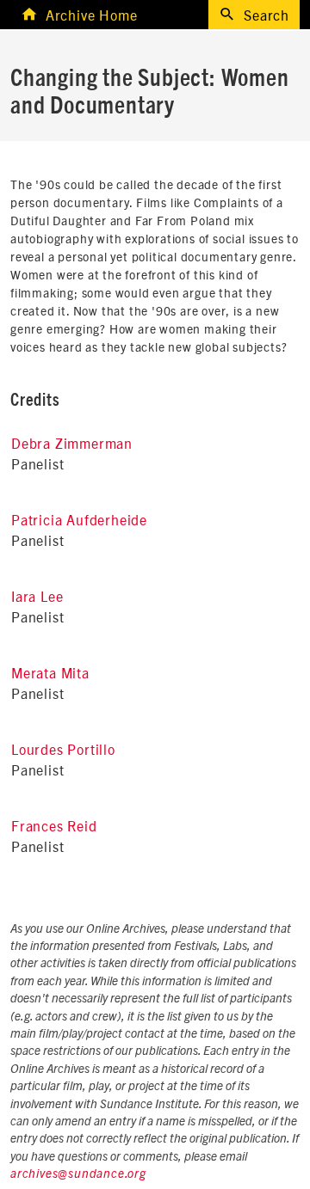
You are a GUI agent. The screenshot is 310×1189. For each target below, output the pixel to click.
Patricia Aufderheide (79, 519)
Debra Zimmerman (72, 442)
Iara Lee (37, 595)
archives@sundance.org (78, 1174)
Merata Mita (50, 672)
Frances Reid (54, 825)
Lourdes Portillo (63, 748)
